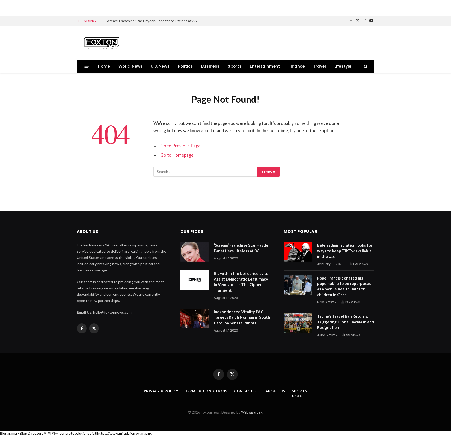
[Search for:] (205, 172)
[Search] (365, 66)
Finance (297, 66)
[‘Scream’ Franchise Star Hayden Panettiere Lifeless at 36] (194, 252)
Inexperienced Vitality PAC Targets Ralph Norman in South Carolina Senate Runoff (242, 317)
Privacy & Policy (161, 391)
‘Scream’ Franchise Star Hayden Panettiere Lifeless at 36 (151, 21)
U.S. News (160, 66)
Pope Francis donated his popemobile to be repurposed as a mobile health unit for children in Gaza (344, 286)
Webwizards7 (251, 412)
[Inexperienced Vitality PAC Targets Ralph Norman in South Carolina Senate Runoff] (194, 318)
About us (275, 391)
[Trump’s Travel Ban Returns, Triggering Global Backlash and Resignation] (298, 323)
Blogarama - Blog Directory (21, 433)
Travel (319, 66)
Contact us (246, 391)
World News (130, 66)
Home (104, 66)
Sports (234, 66)
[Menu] (87, 66)
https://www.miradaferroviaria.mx (124, 433)
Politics (185, 66)
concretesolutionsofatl (78, 433)
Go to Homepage (176, 155)
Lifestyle (343, 66)
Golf (297, 396)
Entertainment (265, 66)
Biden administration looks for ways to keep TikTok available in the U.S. (344, 251)
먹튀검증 (51, 433)
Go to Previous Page (180, 145)
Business (210, 66)
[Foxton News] (101, 43)
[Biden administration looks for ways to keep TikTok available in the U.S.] (298, 252)
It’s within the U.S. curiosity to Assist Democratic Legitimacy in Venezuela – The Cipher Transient (241, 281)
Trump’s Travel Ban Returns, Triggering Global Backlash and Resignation (345, 322)
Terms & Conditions (206, 391)
